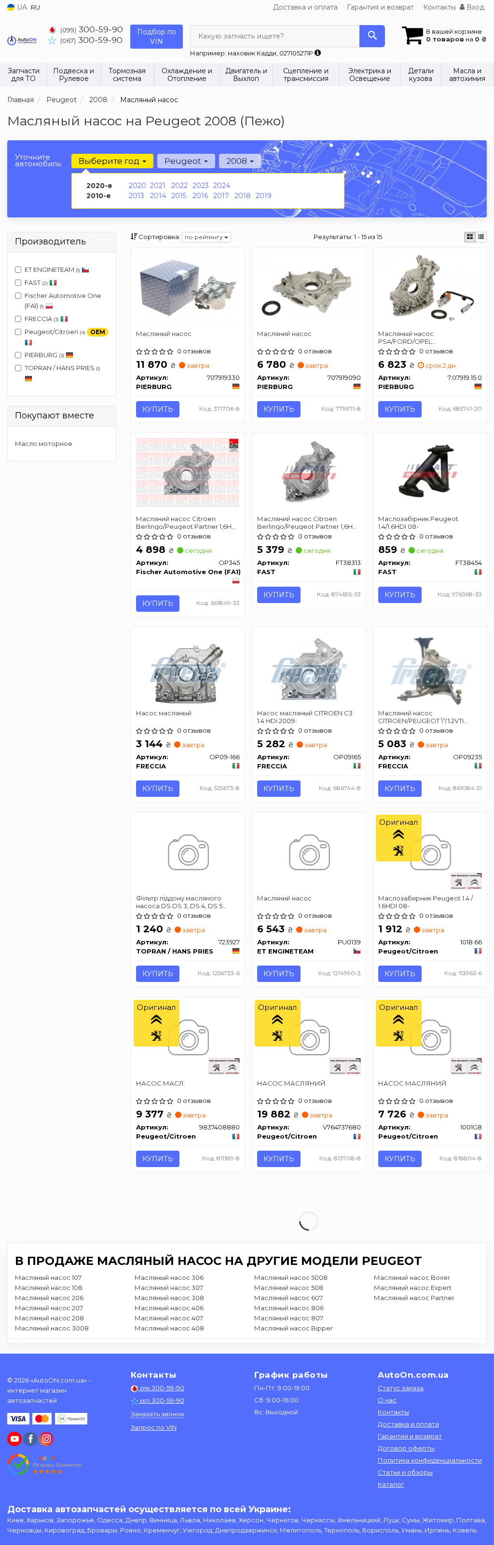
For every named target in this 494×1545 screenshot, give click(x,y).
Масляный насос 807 (288, 1318)
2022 (179, 185)
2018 (242, 195)
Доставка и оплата (305, 7)
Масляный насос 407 (169, 1318)
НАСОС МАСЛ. (160, 1083)
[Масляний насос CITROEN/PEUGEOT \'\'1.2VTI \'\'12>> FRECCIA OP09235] (429, 668)
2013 (136, 195)
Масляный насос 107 (48, 1277)
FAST (36, 282)
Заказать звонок (157, 1414)
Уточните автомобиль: (38, 160)
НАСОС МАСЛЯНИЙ (291, 1083)
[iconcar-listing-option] (481, 237)
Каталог (391, 1484)
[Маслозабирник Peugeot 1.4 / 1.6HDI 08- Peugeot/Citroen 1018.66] (430, 854)
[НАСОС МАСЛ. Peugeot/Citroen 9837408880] (188, 1039)
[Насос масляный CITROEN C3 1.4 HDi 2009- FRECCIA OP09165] (309, 668)
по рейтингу (204, 237)
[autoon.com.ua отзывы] (44, 1464)
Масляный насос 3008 (52, 1328)
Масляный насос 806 (289, 1308)
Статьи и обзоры (405, 1472)
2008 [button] (237, 161)
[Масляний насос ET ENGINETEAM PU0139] (309, 854)
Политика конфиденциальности (430, 1460)
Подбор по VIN (156, 36)
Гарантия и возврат (380, 7)
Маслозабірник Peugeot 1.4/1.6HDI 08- (418, 522)
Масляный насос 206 (49, 1298)
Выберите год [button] (110, 161)
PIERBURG (44, 355)
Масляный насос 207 (49, 1308)
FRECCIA (42, 318)
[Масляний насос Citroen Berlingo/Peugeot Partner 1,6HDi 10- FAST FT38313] (309, 472)
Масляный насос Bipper (293, 1328)
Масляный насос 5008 (291, 1277)
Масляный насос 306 (169, 1277)
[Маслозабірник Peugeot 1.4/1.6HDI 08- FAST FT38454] (430, 470)
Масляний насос (284, 333)
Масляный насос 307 (169, 1287)
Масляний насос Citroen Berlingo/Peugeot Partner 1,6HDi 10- (187, 522)
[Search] (372, 36)
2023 (200, 185)
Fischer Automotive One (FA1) (63, 300)
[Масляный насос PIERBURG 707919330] (188, 286)
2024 (221, 185)
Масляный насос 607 (288, 1298)
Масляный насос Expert (413, 1287)
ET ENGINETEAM (52, 269)
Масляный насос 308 (169, 1298)
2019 (264, 195)
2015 (178, 195)
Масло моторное (43, 443)
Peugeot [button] (184, 161)
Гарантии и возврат (410, 1436)
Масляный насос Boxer (412, 1277)
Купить (157, 409)
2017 (221, 195)
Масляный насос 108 (48, 1287)
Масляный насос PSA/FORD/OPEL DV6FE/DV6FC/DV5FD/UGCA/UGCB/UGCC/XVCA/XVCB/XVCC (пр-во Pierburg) (430, 337)
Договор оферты (406, 1448)
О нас (387, 1400)
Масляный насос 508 (288, 1287)
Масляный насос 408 (169, 1328)
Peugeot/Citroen (65, 332)
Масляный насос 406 (169, 1308)
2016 (200, 195)
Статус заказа (401, 1388)
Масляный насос (164, 333)
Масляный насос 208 (49, 1318)
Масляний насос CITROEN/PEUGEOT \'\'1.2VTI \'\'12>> (421, 716)
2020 (137, 185)
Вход (474, 7)
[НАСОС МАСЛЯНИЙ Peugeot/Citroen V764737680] (309, 1039)
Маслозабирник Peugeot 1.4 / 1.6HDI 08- (425, 901)
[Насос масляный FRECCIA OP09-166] (187, 668)
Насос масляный (164, 713)
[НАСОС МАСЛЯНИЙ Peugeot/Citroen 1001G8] (430, 1039)
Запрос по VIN (154, 1427)
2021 (157, 185)
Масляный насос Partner (414, 1298)
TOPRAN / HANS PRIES (62, 368)
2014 (158, 195)
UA (21, 7)
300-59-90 (91, 29)
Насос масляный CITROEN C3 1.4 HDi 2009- (305, 716)
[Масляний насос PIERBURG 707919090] (309, 286)
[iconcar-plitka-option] (470, 237)
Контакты (439, 7)
